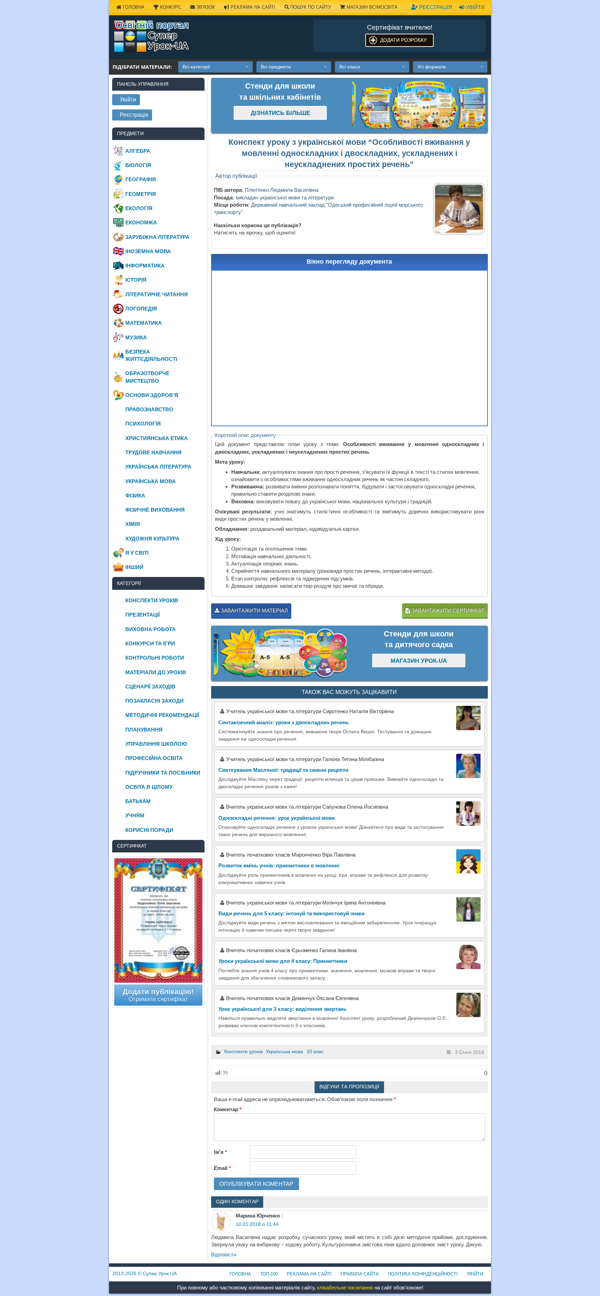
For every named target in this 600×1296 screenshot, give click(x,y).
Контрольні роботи (154, 658)
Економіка (141, 222)
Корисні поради (149, 830)
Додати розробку (403, 40)
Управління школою (156, 744)
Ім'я (220, 1152)
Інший (134, 567)
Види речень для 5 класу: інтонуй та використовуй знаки (291, 913)
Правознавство (149, 409)
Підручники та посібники (162, 773)
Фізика (135, 495)
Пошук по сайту (310, 7)
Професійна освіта (154, 758)
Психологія (143, 424)
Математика (143, 323)
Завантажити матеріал (253, 610)
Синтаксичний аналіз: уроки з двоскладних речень (283, 722)
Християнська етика (156, 438)
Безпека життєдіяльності (151, 355)
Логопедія (141, 309)
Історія (136, 280)
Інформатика (145, 266)
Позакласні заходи (154, 701)
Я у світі (137, 553)
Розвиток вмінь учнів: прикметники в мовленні (278, 865)
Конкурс (170, 7)
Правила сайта (360, 1274)
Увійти (474, 7)
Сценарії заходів (150, 687)
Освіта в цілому (149, 787)
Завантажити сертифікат (447, 610)
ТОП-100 (269, 1274)
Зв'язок (205, 7)
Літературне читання (156, 294)
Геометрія (140, 194)
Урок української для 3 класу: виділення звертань (282, 1009)
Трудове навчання (153, 452)
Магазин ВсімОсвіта (371, 7)
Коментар (228, 1109)
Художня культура (152, 539)
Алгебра (137, 151)
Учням (134, 815)
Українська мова (284, 1051)
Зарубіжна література (157, 237)
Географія (140, 179)
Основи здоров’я (151, 395)
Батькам (138, 801)
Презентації (142, 615)
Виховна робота (150, 629)
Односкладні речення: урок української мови (276, 818)
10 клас (315, 1051)
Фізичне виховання (155, 510)
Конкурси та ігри (150, 643)
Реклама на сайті (252, 7)
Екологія (138, 208)
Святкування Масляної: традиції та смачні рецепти (283, 770)
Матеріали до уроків (155, 672)
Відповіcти (223, 1254)
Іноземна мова (148, 251)
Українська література (158, 467)
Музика (136, 337)
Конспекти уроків (243, 1051)
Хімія (132, 524)
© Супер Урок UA (144, 1273)
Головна (133, 7)
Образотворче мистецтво (147, 376)
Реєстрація (435, 7)
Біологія (138, 165)
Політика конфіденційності (423, 1274)
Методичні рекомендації (162, 715)
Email (222, 1168)
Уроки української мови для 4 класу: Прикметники (282, 961)
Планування (143, 730)
